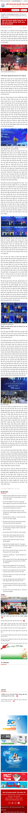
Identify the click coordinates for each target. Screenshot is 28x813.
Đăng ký (24, 10)
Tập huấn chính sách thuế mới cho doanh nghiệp (14, 616)
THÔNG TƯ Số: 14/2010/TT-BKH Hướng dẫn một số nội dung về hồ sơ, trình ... (14, 695)
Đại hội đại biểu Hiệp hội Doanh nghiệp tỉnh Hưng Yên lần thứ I (14, 631)
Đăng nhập (16, 10)
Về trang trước (5, 488)
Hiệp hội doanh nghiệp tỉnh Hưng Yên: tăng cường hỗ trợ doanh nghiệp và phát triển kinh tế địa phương (14, 512)
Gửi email (12, 488)
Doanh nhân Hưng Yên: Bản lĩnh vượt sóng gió (14, 532)
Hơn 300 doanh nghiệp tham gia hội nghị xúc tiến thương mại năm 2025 (14, 635)
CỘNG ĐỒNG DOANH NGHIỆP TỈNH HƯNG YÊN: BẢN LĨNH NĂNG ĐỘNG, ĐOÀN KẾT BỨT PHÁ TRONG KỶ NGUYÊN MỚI (14, 624)
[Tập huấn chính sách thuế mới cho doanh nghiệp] (14, 606)
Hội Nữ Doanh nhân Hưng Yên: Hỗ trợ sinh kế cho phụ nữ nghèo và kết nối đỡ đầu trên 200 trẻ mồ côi (15, 585)
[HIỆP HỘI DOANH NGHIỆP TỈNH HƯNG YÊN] (3, 5)
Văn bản (3, 690)
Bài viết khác (4, 491)
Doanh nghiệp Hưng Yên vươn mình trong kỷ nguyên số (13, 628)
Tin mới (3, 594)
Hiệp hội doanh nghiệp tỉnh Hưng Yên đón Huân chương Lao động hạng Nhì (14, 640)
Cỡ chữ (20, 27)
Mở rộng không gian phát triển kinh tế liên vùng (12, 620)
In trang (17, 488)
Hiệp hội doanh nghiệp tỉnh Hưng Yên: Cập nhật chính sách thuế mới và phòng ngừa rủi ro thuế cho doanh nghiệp (14, 497)
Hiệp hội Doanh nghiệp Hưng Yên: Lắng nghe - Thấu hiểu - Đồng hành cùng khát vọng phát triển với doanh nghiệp (15, 545)
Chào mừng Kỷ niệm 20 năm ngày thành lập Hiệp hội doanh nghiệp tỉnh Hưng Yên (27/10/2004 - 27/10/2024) (15, 561)
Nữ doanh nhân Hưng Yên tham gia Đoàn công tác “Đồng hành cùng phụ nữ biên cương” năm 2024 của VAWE (14, 527)
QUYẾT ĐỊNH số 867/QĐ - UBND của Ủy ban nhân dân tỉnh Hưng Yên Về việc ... (14, 700)
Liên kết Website (16, 1)
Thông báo (6, 662)
